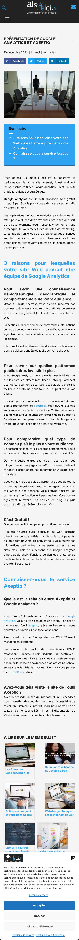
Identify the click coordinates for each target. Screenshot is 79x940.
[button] (73, 858)
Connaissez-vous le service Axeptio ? (40, 156)
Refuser (39, 916)
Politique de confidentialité (50, 934)
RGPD (15, 672)
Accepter (39, 905)
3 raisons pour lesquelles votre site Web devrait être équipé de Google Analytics (40, 143)
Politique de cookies (23, 934)
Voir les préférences (40, 926)
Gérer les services (38, 894)
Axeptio (33, 625)
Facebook (40, 405)
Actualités (49, 52)
